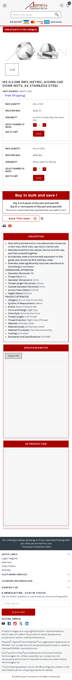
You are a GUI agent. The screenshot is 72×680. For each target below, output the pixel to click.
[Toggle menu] (4, 5)
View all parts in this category (21, 29)
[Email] (10, 225)
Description (36, 236)
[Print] (4, 225)
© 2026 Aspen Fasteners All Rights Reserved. (36, 676)
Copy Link (13, 355)
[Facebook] (9, 623)
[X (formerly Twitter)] (21, 623)
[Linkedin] (27, 623)
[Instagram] (15, 623)
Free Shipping (15, 95)
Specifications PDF (36, 347)
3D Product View (36, 443)
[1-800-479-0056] (62, 5)
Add (38, 133)
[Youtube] (3, 623)
